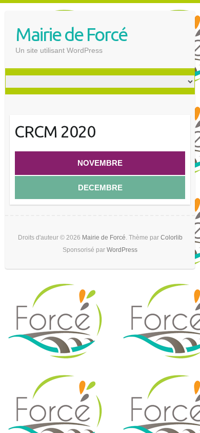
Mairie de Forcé (71, 34)
